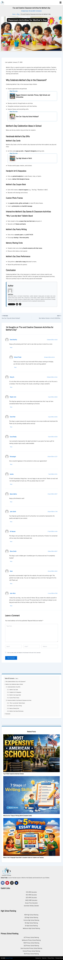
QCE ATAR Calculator (31, 897)
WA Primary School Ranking (31, 954)
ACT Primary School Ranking (31, 937)
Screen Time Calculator (31, 903)
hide (16, 678)
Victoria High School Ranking (31, 920)
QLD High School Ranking (31, 917)
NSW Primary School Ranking (31, 943)
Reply (11, 347)
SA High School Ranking (31, 926)
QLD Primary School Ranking (31, 945)
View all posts (11, 304)
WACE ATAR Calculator (31, 900)
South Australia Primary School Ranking (31, 948)
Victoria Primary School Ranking (31, 951)
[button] (60, 2)
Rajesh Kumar (10, 294)
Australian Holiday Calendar (31, 906)
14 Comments (39, 11)
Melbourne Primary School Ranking (31, 940)
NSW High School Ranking (31, 915)
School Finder (17, 357)
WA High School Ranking (31, 923)
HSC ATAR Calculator (31, 895)
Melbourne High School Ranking (31, 928)
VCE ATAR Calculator (31, 892)
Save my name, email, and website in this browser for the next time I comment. (24, 652)
